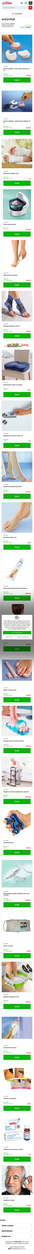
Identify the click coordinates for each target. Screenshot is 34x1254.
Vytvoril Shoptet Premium (17, 1247)
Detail (17, 80)
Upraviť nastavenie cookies (20, 1243)
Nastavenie (9, 636)
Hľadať (30, 8)
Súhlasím (17, 632)
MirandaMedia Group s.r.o (18, 1248)
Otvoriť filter (18, 13)
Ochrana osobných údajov (19, 628)
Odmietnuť (23, 636)
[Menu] (30, 3)
